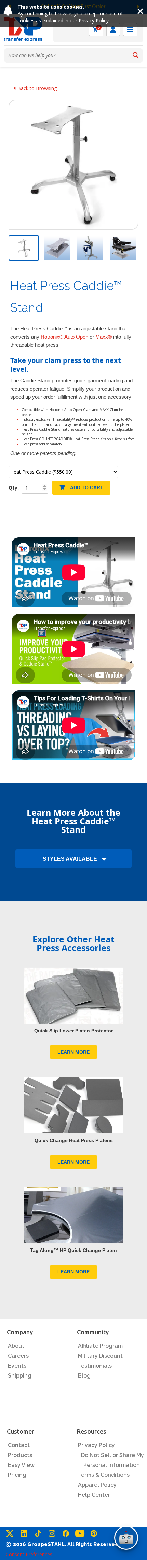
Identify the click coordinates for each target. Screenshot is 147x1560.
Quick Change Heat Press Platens (74, 1140)
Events (17, 1365)
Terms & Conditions (104, 1475)
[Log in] (113, 29)
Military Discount (100, 1356)
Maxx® (103, 337)
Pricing (17, 1475)
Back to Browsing (36, 88)
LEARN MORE (73, 1052)
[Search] (136, 55)
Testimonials (95, 1365)
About (16, 1346)
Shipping (19, 1375)
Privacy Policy (94, 20)
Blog (84, 1375)
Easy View (21, 1465)
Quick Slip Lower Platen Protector (73, 1030)
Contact (19, 1445)
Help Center (94, 1495)
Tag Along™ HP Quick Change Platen (73, 1250)
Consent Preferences (29, 1554)
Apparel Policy (97, 1485)
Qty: (14, 487)
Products (20, 1455)
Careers (18, 1356)
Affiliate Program (100, 1346)
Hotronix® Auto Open (64, 337)
